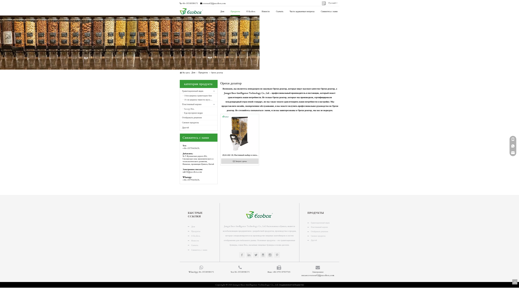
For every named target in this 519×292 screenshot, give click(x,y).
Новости (195, 240)
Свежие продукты (190, 122)
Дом (193, 226)
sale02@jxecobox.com (192, 172)
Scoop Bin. (189, 108)
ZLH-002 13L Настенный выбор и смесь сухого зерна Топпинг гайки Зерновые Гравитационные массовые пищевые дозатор (239, 155)
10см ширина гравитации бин (198, 95)
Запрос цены (241, 161)
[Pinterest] (277, 255)
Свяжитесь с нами (199, 250)
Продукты (195, 231)
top (514, 281)
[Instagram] (270, 255)
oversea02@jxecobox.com (214, 3)
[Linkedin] (249, 255)
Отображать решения (192, 117)
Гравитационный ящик (192, 91)
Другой (185, 127)
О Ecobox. (195, 236)
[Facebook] (242, 255)
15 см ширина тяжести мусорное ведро (200, 99)
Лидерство (299, 284)
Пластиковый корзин (192, 104)
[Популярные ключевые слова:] (324, 3)
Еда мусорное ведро (193, 113)
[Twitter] (256, 255)
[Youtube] (263, 255)
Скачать (194, 245)
